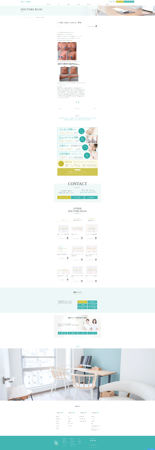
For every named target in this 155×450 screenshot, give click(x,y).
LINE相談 (132, 1)
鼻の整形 (57, 423)
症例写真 (78, 4)
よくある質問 (93, 307)
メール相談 (126, 1)
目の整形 (57, 421)
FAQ (98, 4)
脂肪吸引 (71, 119)
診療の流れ (93, 301)
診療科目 (68, 4)
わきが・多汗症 (70, 423)
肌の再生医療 (82, 416)
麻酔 (92, 423)
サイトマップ (96, 444)
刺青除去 (93, 416)
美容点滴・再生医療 (83, 421)
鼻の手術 (89, 119)
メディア (93, 333)
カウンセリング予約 (120, 1)
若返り (76, 119)
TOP (77, 346)
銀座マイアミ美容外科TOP (24, 17)
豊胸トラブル (84, 119)
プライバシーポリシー (90, 444)
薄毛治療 (93, 421)
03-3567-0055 (112, 1)
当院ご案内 (48, 4)
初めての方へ (83, 301)
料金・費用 (88, 4)
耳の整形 (57, 428)
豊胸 (79, 119)
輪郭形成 (57, 416)
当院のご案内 (63, 333)
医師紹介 (107, 4)
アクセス (58, 4)
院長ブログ (31, 17)
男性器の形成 (66, 119)
